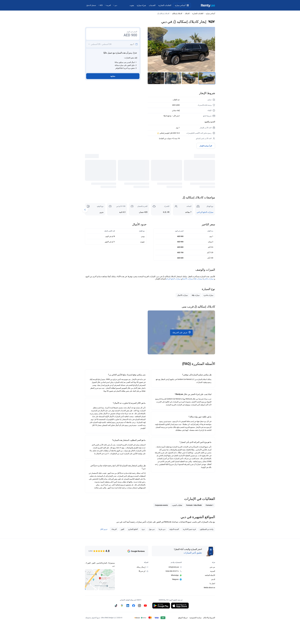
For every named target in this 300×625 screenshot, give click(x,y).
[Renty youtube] (145, 605)
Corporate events (161, 505)
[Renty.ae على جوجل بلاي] (161, 605)
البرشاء (114, 529)
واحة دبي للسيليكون (206, 529)
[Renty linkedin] (128, 605)
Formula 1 (209, 505)
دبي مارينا (162, 529)
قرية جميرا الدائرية (189, 529)
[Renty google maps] (122, 605)
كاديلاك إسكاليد (177, 13)
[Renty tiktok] (116, 605)
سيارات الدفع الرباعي (205, 212)
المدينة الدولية (174, 529)
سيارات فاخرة (208, 279)
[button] (150, 49)
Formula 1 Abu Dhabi (194, 505)
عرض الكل (103, 529)
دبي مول (152, 529)
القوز (122, 529)
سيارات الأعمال (187, 279)
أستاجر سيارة (210, 13)
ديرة (143, 529)
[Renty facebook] (134, 605)
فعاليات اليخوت (177, 505)
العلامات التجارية (197, 13)
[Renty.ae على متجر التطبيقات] (180, 605)
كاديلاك (187, 13)
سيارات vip (198, 279)
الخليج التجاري (133, 529)
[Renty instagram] (139, 605)
